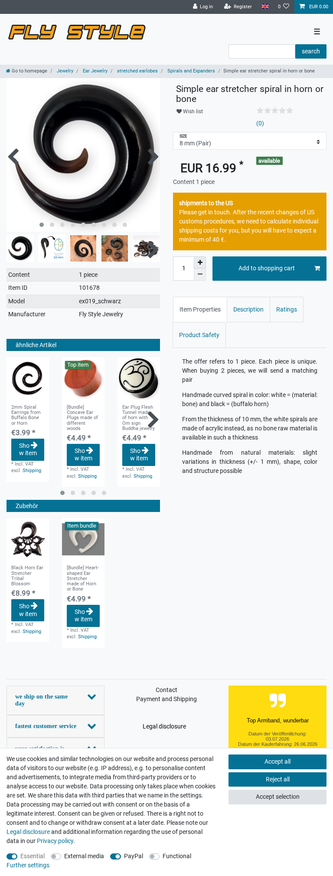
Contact (166, 689)
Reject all (278, 779)
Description (248, 309)
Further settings (28, 865)
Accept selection (278, 796)
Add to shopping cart (266, 268)
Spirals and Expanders (190, 71)
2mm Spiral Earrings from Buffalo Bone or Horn (26, 415)
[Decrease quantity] (200, 275)
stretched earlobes (137, 71)
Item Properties (200, 309)
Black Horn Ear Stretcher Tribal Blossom (27, 576)
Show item (28, 449)
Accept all (277, 761)
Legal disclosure (164, 726)
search (311, 51)
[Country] (265, 6)
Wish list (192, 111)
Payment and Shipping (166, 699)
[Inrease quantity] (200, 262)
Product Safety (199, 334)
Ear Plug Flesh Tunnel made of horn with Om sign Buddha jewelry (138, 418)
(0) (260, 123)
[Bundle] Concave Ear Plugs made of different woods (82, 418)
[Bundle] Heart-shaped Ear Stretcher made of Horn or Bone (83, 578)
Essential (32, 856)
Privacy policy (55, 840)
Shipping (32, 470)
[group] (28, 539)
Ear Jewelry (95, 71)
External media (84, 856)
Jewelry (64, 71)
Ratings (286, 309)
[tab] (200, 309)
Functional (177, 856)
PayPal (133, 856)
